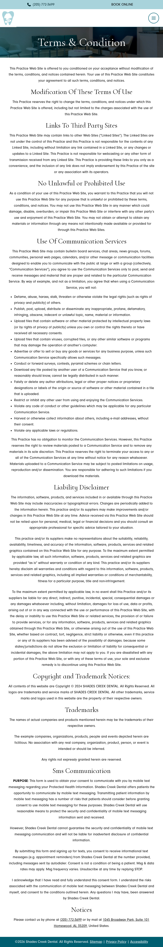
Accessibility (139, 942)
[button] (153, 18)
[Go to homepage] (8, 18)
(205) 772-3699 (71, 920)
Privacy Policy (116, 942)
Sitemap (96, 942)
